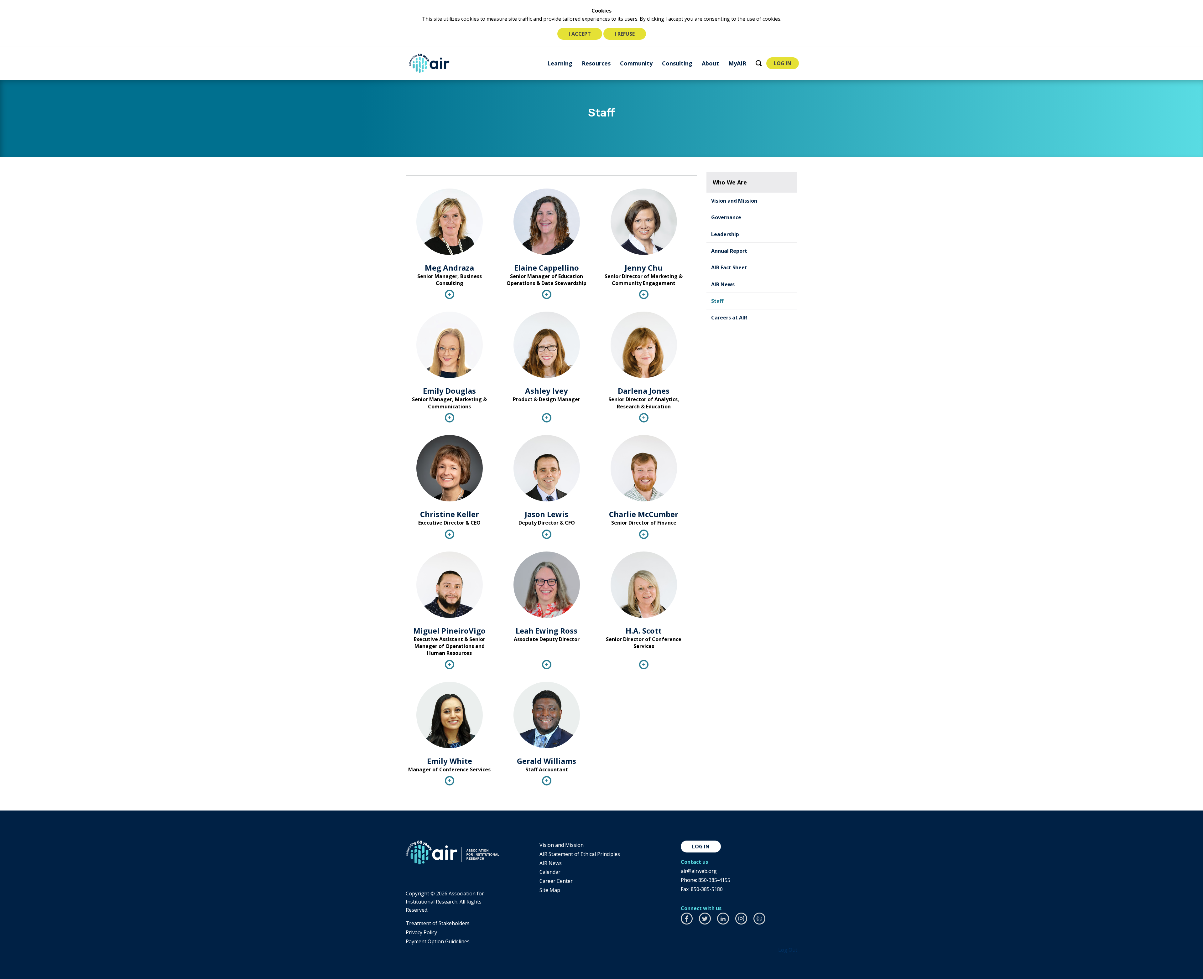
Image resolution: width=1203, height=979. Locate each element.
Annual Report (729, 250)
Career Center (556, 881)
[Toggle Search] (759, 63)
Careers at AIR (729, 317)
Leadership (725, 234)
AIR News (723, 284)
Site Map (549, 890)
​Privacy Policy (421, 932)
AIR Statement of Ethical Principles (579, 854)
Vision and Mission (734, 200)
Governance (726, 217)
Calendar (549, 871)
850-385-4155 (714, 880)
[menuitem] (560, 63)
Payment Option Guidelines (438, 941)
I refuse (625, 33)
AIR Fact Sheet (729, 267)
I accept (580, 33)
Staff (717, 301)
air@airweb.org (699, 871)
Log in (701, 846)
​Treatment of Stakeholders (438, 923)
